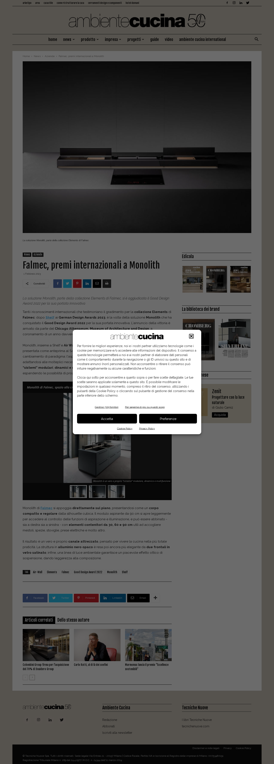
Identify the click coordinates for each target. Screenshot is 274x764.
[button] (191, 336)
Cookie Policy (125, 428)
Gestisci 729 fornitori (106, 407)
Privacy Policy (147, 428)
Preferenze (168, 419)
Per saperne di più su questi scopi (145, 407)
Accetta (107, 419)
